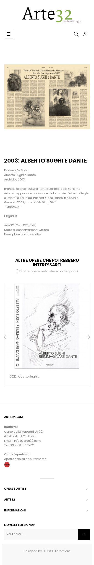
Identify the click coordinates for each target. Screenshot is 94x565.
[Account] (85, 34)
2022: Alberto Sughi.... (25, 376)
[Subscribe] (84, 534)
